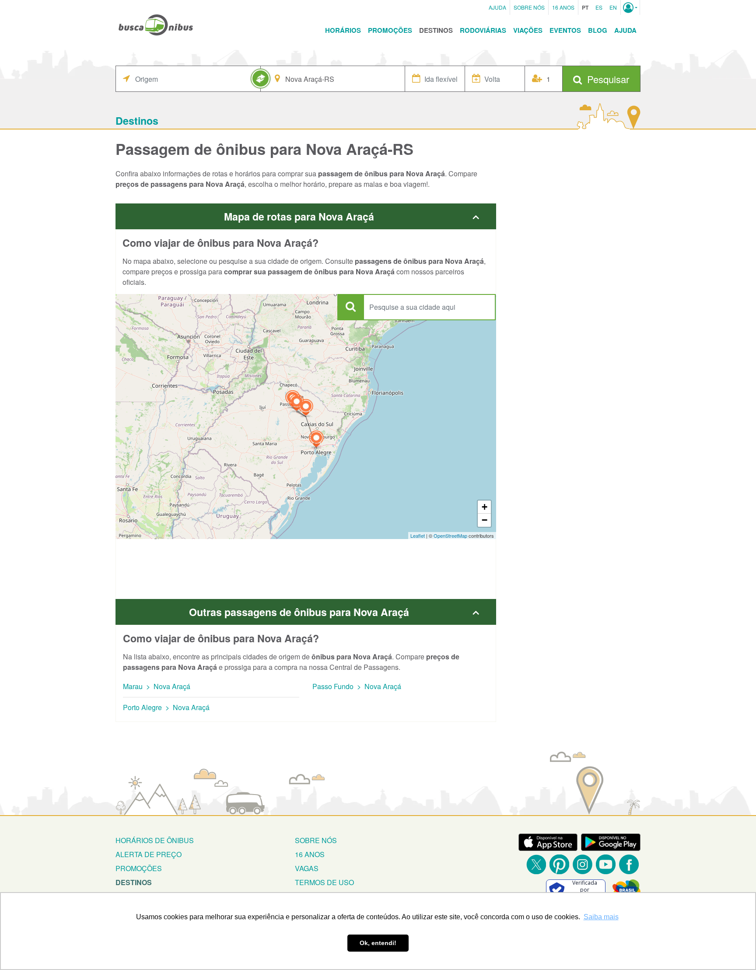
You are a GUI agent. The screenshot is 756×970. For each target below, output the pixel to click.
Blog (597, 30)
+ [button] (484, 506)
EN (613, 7)
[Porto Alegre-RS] (316, 440)
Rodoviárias (483, 30)
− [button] (484, 520)
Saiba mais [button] (601, 917)
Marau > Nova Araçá (156, 686)
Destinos (436, 30)
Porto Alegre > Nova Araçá (166, 707)
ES (598, 7)
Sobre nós (316, 840)
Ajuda (497, 7)
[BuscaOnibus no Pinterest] (559, 864)
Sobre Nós (529, 7)
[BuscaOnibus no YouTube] (605, 864)
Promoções (390, 30)
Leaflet (417, 535)
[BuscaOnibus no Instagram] (582, 864)
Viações (527, 30)
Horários (343, 30)
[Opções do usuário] (630, 7)
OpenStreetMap (450, 535)
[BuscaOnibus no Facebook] (628, 864)
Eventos (565, 30)
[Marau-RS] (296, 403)
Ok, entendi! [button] (378, 942)
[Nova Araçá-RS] (305, 408)
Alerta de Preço (149, 854)
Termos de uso (324, 882)
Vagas (306, 868)
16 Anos (563, 7)
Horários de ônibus (155, 840)
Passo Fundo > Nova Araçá (356, 686)
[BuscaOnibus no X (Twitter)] (536, 864)
